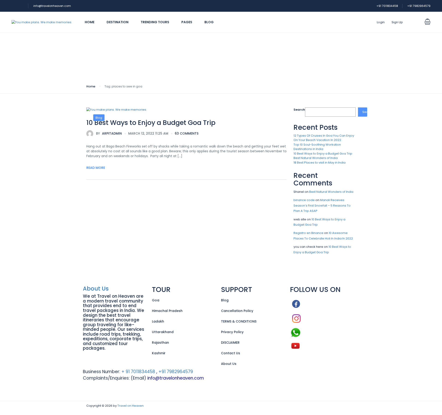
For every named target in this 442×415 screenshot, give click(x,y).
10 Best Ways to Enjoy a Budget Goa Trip (150, 122)
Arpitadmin (109, 133)
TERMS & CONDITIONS (238, 321)
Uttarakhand (163, 332)
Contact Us (230, 353)
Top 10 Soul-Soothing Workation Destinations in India (317, 146)
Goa (155, 300)
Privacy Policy (232, 332)
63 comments (186, 133)
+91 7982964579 (418, 6)
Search (299, 109)
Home (89, 22)
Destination (117, 22)
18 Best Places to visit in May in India (320, 162)
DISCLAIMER (230, 342)
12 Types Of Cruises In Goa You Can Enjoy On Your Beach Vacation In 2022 (324, 137)
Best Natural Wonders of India (316, 158)
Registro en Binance (308, 233)
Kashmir (159, 353)
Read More (95, 167)
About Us (96, 288)
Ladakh (158, 321)
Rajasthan (160, 342)
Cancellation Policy (237, 310)
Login (381, 22)
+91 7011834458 (387, 6)
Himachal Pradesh (167, 310)
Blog (209, 22)
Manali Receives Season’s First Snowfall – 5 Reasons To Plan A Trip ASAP (322, 205)
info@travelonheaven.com (52, 6)
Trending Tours (155, 22)
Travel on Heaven (130, 405)
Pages (186, 22)
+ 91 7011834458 (137, 372)
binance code (304, 200)
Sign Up (397, 22)
